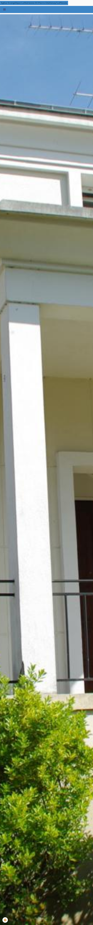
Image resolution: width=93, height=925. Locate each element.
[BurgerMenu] (4, 9)
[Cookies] (5, 920)
